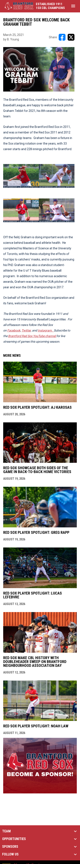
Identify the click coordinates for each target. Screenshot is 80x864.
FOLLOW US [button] (10, 854)
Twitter (26, 330)
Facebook (13, 330)
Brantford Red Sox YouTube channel (32, 336)
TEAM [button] (6, 831)
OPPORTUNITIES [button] (14, 839)
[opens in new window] (40, 792)
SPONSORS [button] (10, 846)
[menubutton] (73, 6)
